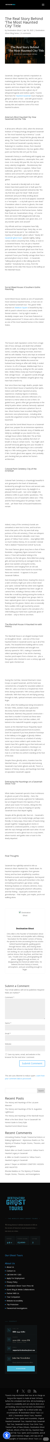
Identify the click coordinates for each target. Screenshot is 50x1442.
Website (8, 1044)
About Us (10, 1267)
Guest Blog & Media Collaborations (20, 1289)
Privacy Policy (12, 1282)
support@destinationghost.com (24, 1350)
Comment (9, 997)
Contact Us (11, 1271)
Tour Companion (13, 1297)
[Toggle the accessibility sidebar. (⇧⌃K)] (6, 1435)
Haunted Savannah (23, 96)
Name (8, 1023)
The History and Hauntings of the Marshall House (24, 1116)
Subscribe (21, 1368)
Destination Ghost (14, 30)
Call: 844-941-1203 (14, 1274)
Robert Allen (10, 1150)
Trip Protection (12, 1304)
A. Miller (8, 1157)
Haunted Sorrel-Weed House (16, 1126)
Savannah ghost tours (13, 238)
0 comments (26, 33)
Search (41, 1091)
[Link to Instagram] (29, 1391)
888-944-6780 (19, 1332)
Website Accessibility (15, 1301)
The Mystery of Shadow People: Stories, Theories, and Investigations (24, 1143)
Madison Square (21, 307)
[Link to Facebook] (17, 1391)
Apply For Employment (16, 1278)
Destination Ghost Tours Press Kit (20, 1286)
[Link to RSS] (34, 1391)
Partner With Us (13, 1293)
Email (8, 1033)
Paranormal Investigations (17, 1308)
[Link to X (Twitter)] (23, 1391)
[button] (43, 6)
